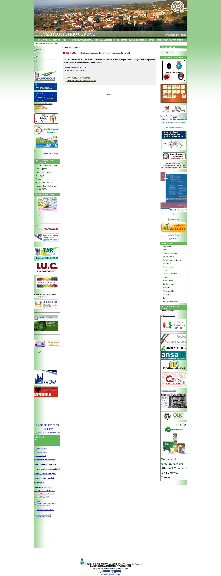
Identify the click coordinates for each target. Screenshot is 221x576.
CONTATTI (56, 40)
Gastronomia (167, 246)
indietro (109, 94)
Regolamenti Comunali (44, 182)
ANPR (120, 43)
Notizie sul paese (169, 284)
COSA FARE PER (44, 40)
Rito (164, 298)
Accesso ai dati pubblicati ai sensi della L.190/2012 (90, 40)
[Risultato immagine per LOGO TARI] (46, 251)
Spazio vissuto (168, 257)
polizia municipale (170, 43)
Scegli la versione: (39, 294)
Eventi (165, 270)
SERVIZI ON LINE (127, 40)
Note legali (40, 176)
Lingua (165, 250)
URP (126, 43)
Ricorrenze (166, 294)
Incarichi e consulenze (44, 172)
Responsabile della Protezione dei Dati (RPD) (47, 187)
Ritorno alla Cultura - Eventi (170, 40)
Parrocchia (166, 288)
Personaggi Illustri (169, 291)
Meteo (165, 277)
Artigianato (166, 263)
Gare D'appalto (41, 169)
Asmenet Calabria (114, 574)
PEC (64, 40)
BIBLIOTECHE (141, 40)
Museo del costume (170, 253)
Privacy (39, 179)
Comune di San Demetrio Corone (46, 43)
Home (116, 40)
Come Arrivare (168, 267)
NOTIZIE (151, 40)
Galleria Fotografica (170, 274)
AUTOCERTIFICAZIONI (151, 43)
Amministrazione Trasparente (47, 165)
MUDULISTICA (135, 43)
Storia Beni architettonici (172, 260)
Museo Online (168, 281)
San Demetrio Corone (170, 301)
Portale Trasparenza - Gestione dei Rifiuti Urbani (93, 43)
